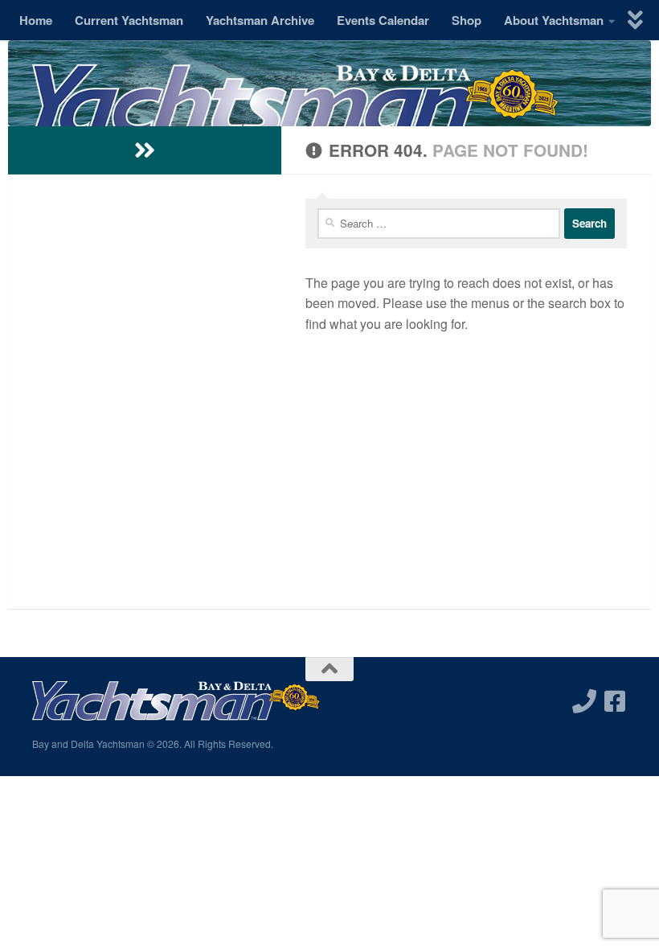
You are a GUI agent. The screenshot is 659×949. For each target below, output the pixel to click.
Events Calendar (383, 20)
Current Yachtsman (129, 20)
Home (35, 20)
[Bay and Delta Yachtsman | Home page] (295, 116)
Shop (466, 20)
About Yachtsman (554, 20)
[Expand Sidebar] (144, 150)
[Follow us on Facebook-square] (615, 701)
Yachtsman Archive (260, 20)
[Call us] (584, 701)
